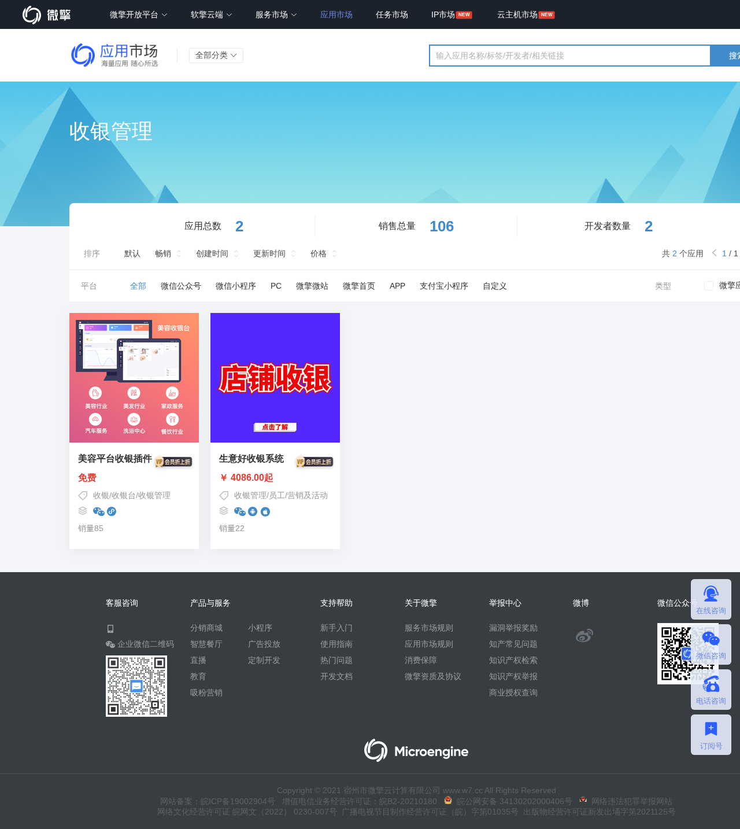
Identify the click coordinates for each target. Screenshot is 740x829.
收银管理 (154, 495)
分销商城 (206, 627)
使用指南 (336, 644)
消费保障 (421, 660)
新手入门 (336, 627)
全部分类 (212, 55)
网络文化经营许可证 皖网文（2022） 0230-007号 (247, 811)
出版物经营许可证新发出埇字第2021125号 (597, 811)
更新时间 (269, 253)
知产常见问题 (513, 644)
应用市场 (336, 14)
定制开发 (264, 660)
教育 (198, 676)
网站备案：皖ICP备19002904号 (217, 801)
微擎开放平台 (135, 14)
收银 (101, 495)
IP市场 (443, 14)
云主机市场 (517, 14)
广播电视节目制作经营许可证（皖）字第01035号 (428, 811)
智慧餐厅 (206, 644)
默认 (132, 253)
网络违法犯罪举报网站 (629, 801)
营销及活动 (307, 495)
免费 (87, 477)
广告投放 (264, 644)
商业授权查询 (513, 692)
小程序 (260, 627)
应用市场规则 (429, 644)
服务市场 (273, 14)
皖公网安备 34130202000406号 (512, 801)
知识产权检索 (513, 660)
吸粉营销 (206, 692)
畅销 (163, 253)
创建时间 (212, 253)
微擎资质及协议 (433, 676)
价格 (318, 253)
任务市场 (392, 14)
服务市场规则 (429, 627)
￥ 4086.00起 (246, 477)
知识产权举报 (513, 676)
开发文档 (336, 676)
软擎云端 (208, 14)
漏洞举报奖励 (513, 627)
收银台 (124, 495)
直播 (198, 660)
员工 (277, 495)
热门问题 (336, 660)
